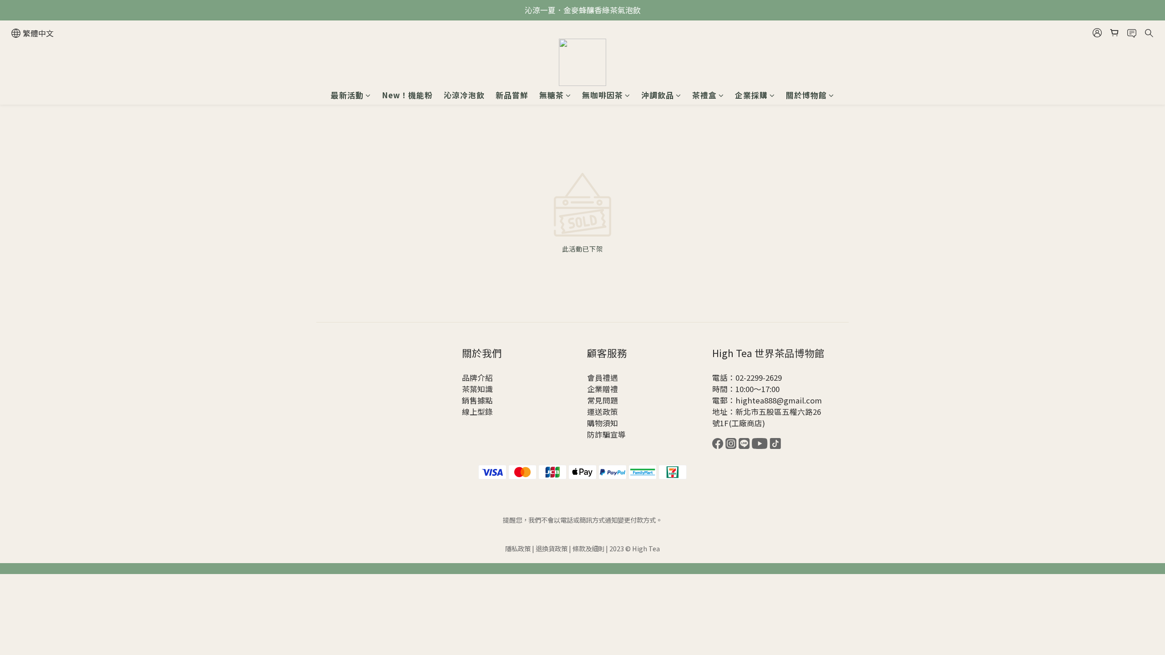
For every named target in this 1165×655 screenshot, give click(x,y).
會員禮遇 (602, 377)
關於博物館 (806, 95)
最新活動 (347, 95)
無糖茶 (551, 95)
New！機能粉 (407, 95)
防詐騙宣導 (606, 434)
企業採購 (751, 95)
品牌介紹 (477, 377)
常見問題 (602, 400)
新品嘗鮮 (512, 95)
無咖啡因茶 (602, 95)
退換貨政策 (551, 548)
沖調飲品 (657, 95)
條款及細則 (588, 548)
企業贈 (598, 388)
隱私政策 (518, 548)
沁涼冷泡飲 (464, 95)
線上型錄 (477, 411)
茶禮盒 (704, 95)
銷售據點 (477, 400)
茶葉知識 (477, 388)
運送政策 (602, 411)
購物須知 (602, 423)
